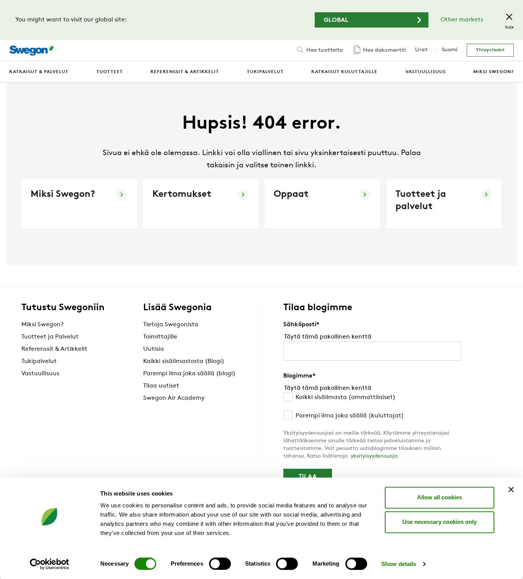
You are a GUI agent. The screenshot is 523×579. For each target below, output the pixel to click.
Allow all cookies (439, 497)
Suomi (450, 50)
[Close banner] (511, 489)
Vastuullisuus (40, 374)
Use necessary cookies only (439, 521)
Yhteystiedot (490, 50)
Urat (421, 50)
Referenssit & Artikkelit (54, 349)
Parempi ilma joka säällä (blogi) (189, 374)
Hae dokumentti (383, 50)
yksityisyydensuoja (374, 456)
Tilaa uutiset (161, 386)
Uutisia (153, 349)
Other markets (462, 20)
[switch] (220, 564)
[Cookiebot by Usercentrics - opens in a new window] (49, 564)
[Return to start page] (31, 51)
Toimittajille (160, 337)
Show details (398, 564)
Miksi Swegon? (42, 325)
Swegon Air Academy (173, 398)
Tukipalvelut (39, 361)
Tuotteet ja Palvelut (49, 337)
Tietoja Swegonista (170, 325)
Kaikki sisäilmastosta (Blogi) (183, 361)
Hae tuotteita (324, 50)
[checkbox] (372, 406)
